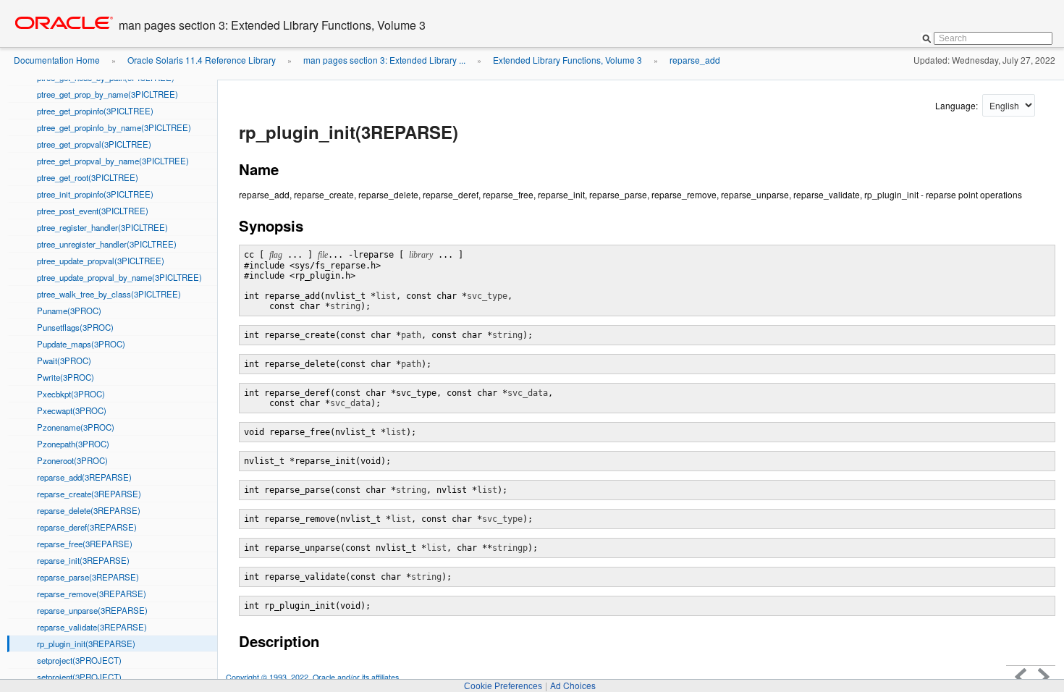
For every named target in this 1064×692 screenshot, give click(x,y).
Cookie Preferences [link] (503, 686)
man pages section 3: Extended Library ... (384, 60)
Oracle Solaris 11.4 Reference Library (201, 60)
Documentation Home (57, 60)
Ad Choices (573, 685)
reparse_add (695, 60)
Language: (957, 105)
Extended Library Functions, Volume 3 (567, 60)
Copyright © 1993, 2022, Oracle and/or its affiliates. (314, 677)
